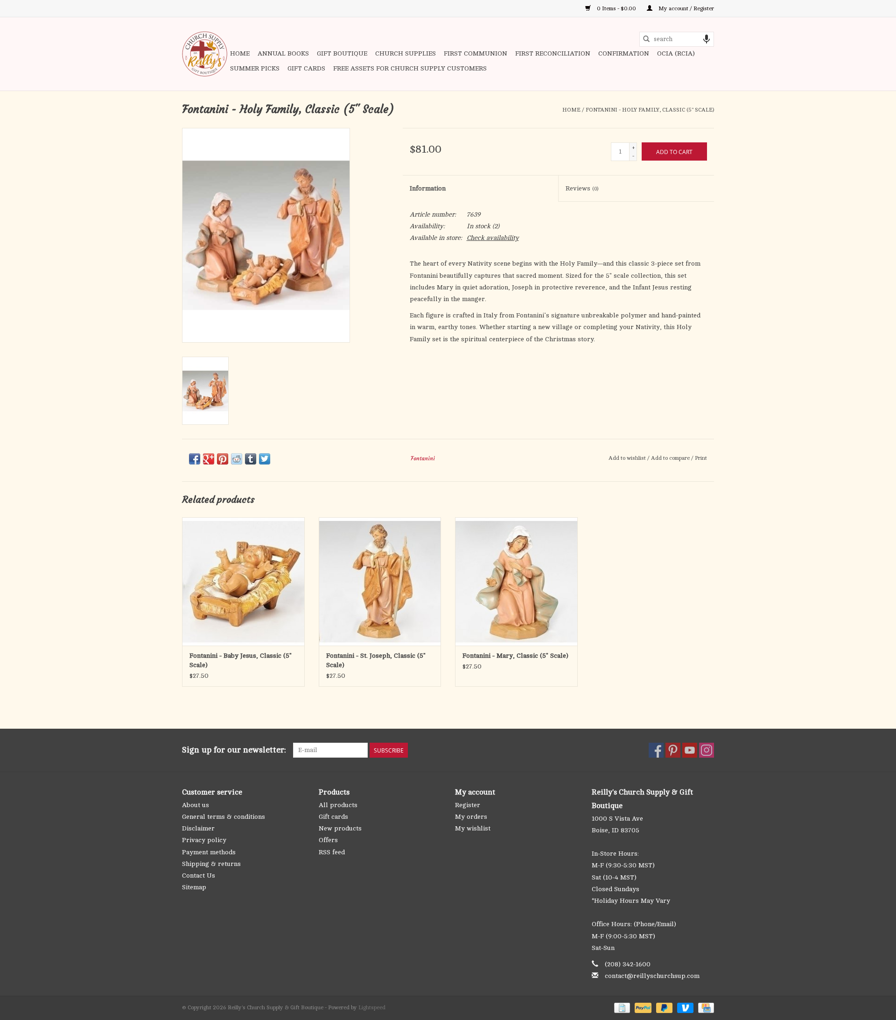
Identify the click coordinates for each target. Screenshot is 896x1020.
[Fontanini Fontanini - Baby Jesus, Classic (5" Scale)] (243, 581)
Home (240, 53)
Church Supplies (405, 53)
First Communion (475, 53)
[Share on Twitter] (264, 458)
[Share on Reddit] (236, 458)
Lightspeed (371, 1007)
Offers (328, 840)
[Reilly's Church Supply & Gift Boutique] (204, 54)
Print (701, 458)
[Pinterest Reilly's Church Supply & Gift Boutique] (672, 750)
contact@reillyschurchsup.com (652, 975)
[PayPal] (641, 1007)
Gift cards (306, 68)
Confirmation (623, 53)
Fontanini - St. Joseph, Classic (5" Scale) (376, 660)
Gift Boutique (342, 53)
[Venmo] (684, 1007)
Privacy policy (204, 840)
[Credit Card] (704, 1007)
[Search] (646, 39)
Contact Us (198, 875)
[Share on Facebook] (194, 458)
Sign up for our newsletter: (234, 749)
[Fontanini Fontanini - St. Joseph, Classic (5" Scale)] (380, 581)
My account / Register (685, 8)
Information (428, 188)
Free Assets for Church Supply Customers (410, 68)
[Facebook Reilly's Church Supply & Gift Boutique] (656, 750)
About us (195, 805)
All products (338, 805)
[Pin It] (222, 458)
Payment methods (209, 852)
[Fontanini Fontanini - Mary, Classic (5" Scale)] (516, 581)
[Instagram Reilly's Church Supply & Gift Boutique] (706, 750)
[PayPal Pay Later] (663, 1007)
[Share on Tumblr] (250, 458)
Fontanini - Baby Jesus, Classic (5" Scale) (240, 660)
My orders (471, 816)
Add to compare (671, 458)
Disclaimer (198, 828)
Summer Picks (255, 68)
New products (340, 828)
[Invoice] (621, 1007)
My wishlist (472, 828)
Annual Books (283, 53)
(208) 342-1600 (628, 964)
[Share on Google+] (208, 458)
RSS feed (332, 852)
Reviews (582, 188)
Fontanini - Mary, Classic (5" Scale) (515, 655)
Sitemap (194, 887)
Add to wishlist (628, 458)
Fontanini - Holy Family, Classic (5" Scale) (650, 109)
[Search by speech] (707, 39)
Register (467, 805)
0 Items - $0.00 (616, 8)
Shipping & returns (211, 863)
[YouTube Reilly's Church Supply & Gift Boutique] (689, 750)
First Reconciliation (552, 53)
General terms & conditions (223, 816)
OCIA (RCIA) (676, 53)
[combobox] (676, 39)
